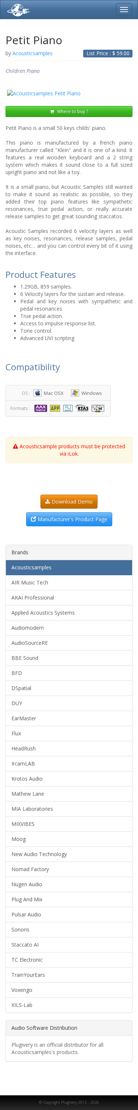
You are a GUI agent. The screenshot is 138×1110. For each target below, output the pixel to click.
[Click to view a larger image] (69, 93)
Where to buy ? (72, 111)
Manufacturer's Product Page (71, 519)
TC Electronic (27, 959)
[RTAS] (83, 407)
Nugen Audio (26, 884)
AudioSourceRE (29, 642)
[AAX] (41, 407)
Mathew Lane (27, 793)
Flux (16, 733)
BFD (16, 672)
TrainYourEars (28, 974)
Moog (18, 838)
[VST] (99, 407)
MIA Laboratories (32, 808)
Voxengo (21, 989)
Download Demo (71, 501)
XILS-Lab (21, 1004)
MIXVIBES (23, 823)
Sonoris (20, 929)
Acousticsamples (31, 567)
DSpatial (21, 688)
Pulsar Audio (26, 914)
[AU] (69, 407)
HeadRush (23, 748)
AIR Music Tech (29, 582)
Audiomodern (27, 627)
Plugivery (16, 9)
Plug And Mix (26, 899)
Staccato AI (25, 944)
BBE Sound (24, 657)
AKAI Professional (32, 597)
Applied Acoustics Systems (43, 612)
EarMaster (23, 718)
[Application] (55, 407)
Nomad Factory (30, 869)
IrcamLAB (23, 763)
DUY (16, 703)
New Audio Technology (39, 854)
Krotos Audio (27, 778)
